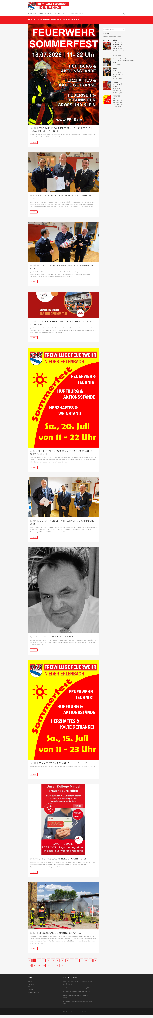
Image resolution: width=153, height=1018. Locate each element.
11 (81, 960)
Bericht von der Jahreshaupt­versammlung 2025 (118, 72)
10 (76, 960)
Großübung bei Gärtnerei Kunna (60, 933)
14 (95, 960)
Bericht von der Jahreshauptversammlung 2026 (124, 60)
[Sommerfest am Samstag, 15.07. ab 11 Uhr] (63, 710)
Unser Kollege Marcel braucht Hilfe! (62, 858)
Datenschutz (31, 987)
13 (91, 960)
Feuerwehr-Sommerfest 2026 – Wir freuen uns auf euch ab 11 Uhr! (77, 983)
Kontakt (30, 981)
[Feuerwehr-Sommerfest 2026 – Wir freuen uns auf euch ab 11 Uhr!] (63, 74)
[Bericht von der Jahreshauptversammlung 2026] (63, 172)
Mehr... (34, 142)
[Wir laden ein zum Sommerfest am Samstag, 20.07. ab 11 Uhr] (63, 398)
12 (86, 960)
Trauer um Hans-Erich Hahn (55, 636)
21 (58, 965)
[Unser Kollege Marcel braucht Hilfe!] (63, 819)
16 (34, 965)
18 (44, 965)
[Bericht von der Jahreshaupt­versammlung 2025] (63, 242)
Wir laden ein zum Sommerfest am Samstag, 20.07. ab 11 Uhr (118, 100)
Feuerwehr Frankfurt (34, 992)
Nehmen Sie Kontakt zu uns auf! (112, 36)
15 (30, 965)
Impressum (31, 984)
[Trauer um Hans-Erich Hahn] (63, 590)
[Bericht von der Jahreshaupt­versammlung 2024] (63, 497)
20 (53, 965)
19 (48, 965)
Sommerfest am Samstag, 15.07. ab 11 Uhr (63, 763)
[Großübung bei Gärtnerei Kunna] (63, 905)
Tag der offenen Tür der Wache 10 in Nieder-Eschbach (118, 86)
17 (39, 965)
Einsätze (30, 989)
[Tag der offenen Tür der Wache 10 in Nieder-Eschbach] (63, 305)
